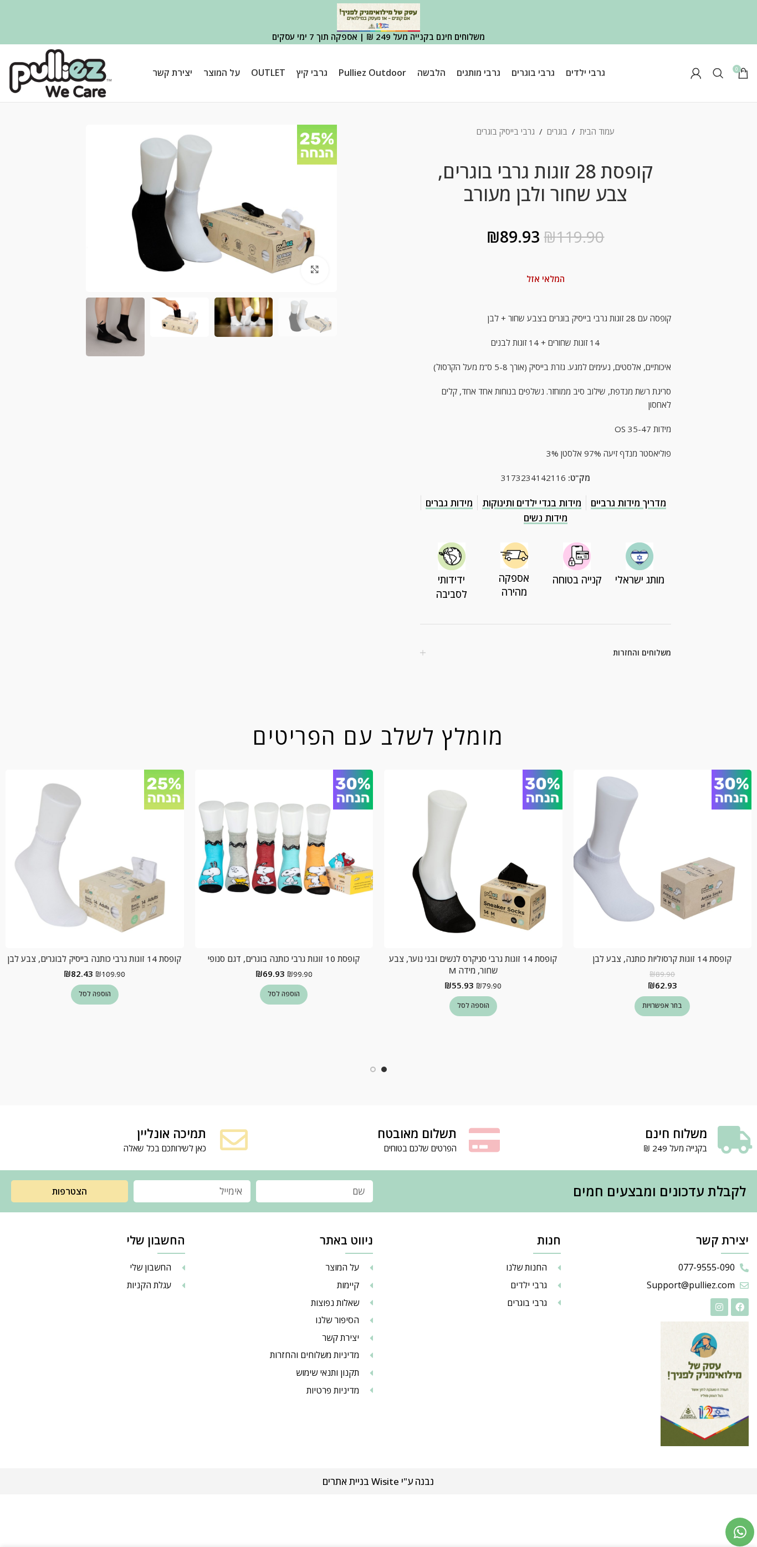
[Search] (718, 73)
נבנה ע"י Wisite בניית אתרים (378, 1481)
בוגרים (557, 131)
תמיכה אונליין (171, 1133)
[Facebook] (740, 1307)
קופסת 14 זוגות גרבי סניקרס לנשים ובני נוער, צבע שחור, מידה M (473, 964)
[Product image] (662, 858)
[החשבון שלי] (696, 73)
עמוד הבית (597, 131)
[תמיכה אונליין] (234, 1140)
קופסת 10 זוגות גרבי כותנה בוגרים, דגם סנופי (284, 958)
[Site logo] (60, 72)
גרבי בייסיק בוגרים (506, 131)
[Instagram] (719, 1307)
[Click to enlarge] (315, 270)
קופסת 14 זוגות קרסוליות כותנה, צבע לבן (662, 958)
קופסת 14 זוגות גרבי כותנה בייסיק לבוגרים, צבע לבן (94, 958)
